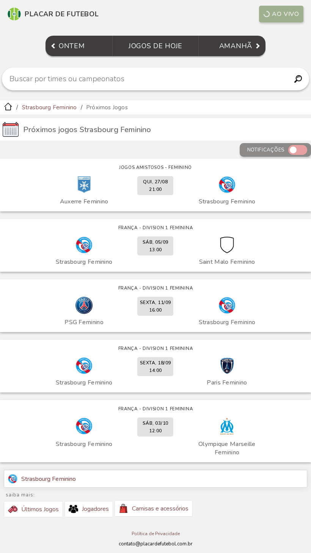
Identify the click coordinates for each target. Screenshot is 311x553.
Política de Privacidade (156, 534)
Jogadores (95, 509)
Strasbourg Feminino (49, 107)
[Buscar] (298, 79)
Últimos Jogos (40, 509)
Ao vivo (285, 14)
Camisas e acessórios (160, 508)
